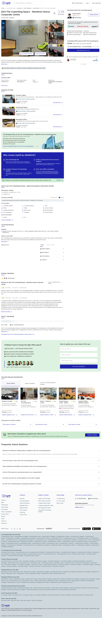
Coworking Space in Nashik (81, 541)
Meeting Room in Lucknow (59, 573)
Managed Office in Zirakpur (43, 582)
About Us (3, 521)
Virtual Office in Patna (46, 566)
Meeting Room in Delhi (18, 571)
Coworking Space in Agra (13, 541)
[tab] (43, 245)
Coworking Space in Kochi (11, 539)
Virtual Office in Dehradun (75, 564)
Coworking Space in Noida (7, 536)
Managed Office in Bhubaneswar (28, 582)
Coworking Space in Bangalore (77, 536)
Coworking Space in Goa (40, 539)
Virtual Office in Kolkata (47, 562)
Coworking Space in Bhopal (12, 543)
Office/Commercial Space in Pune (51, 589)
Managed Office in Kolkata (40, 580)
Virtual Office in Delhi (17, 561)
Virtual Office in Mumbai (66, 561)
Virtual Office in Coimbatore (10, 564)
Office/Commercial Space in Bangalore (59, 587)
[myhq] (6, 3)
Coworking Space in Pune (56, 538)
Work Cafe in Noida (5, 600)
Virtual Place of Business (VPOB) (44, 511)
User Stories (4, 509)
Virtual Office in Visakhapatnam (82, 562)
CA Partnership (61, 498)
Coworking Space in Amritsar (40, 541)
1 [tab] (80, 64)
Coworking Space (24, 500)
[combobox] (28, 3)
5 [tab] (84, 64)
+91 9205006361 (81, 498)
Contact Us (4, 523)
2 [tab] (81, 64)
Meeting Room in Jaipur (23, 573)
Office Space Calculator (44, 500)
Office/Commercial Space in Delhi (25, 587)
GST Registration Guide (44, 507)
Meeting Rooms (24, 507)
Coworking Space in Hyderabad (13, 538)
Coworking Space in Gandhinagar (14, 545)
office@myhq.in (94, 498)
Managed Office (24, 505)
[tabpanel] (83, 59)
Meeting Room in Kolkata (34, 573)
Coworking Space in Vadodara (42, 545)
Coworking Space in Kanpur (26, 541)
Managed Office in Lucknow (13, 582)
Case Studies (4, 507)
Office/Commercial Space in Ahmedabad (16, 589)
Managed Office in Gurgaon (31, 578)
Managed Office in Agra (55, 582)
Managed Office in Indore (53, 580)
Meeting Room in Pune (11, 573)
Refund (3, 516)
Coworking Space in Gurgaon (62, 536)
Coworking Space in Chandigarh (70, 539)
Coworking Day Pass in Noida (7, 552)
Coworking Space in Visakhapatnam (26, 539)
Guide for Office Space (44, 498)
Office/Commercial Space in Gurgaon (42, 587)
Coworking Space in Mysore (69, 545)
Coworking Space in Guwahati (38, 543)
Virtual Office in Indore (58, 562)
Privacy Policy (5, 514)
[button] (54, 13)
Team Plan (22, 512)
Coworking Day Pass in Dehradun (31, 555)
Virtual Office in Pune (25, 562)
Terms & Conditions (6, 511)
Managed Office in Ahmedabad (88, 578)
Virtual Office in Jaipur (36, 562)
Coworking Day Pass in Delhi (21, 552)
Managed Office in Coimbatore (79, 580)
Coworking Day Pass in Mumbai (84, 552)
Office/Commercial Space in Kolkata (68, 589)
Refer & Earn (60, 503)
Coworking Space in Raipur (25, 543)
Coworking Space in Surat (29, 545)
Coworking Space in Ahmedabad (28, 538)
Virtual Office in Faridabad (28, 561)
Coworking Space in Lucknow (84, 539)
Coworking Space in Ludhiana (54, 541)
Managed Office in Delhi (18, 578)
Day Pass (22, 498)
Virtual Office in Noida (6, 561)
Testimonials (4, 504)
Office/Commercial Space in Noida (8, 587)
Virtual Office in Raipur (23, 566)
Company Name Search (44, 503)
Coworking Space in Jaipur (69, 538)
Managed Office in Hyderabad (72, 578)
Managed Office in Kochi (65, 580)
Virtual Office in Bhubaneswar (50, 564)
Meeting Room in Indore (46, 573)
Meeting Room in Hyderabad (69, 571)
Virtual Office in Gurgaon (41, 561)
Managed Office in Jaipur (27, 580)
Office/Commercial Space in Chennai (34, 589)
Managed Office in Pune (15, 580)
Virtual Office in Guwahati (34, 566)
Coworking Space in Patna (52, 543)
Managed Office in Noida (6, 578)
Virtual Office (23, 514)
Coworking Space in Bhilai (56, 545)
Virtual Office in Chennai (13, 562)
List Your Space (61, 500)
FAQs (2, 518)
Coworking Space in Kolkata (82, 538)
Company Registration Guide (45, 505)
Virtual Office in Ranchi (12, 566)
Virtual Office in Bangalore (53, 561)
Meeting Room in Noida (6, 571)
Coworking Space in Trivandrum (66, 543)
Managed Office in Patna (67, 582)
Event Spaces (23, 510)
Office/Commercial (25, 503)
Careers (3, 500)
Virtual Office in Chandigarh (24, 564)
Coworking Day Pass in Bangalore (68, 552)
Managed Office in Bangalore (45, 578)
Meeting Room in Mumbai (56, 571)
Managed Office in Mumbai (59, 578)
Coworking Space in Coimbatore (54, 539)
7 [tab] (86, 64)
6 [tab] (85, 64)
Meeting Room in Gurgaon (30, 571)
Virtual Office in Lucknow (37, 564)
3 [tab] (82, 64)
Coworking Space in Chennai (43, 538)
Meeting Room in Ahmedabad (83, 571)
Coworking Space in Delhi (34, 536)
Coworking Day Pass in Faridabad (36, 552)
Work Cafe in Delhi (15, 600)
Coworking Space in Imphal (68, 541)
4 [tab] (83, 64)
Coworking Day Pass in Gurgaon (52, 552)
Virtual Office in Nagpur (63, 564)
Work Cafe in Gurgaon (25, 600)
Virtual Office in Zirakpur (88, 564)
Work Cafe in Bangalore (37, 600)
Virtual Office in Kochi (69, 562)
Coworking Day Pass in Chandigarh (15, 555)
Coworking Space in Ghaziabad (21, 536)
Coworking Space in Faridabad (48, 536)
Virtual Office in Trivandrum (58, 566)
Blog (2, 502)
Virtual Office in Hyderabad (78, 561)
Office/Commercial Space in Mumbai (77, 587)
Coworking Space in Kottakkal (83, 545)
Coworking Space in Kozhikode (81, 543)
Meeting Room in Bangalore (43, 571)
